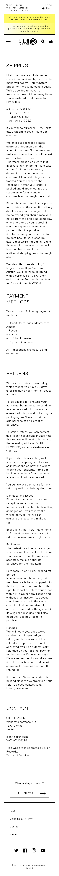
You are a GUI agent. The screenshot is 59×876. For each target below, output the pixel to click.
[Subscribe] (42, 793)
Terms (13, 834)
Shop (48, 8)
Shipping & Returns (21, 818)
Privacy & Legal (39, 865)
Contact (14, 826)
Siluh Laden (25, 865)
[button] (8, 41)
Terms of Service (17, 755)
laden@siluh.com (24, 436)
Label (49, 5)
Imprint (29, 868)
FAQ (12, 811)
